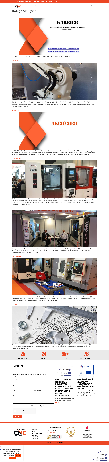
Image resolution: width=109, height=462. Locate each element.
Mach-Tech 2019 (16, 158)
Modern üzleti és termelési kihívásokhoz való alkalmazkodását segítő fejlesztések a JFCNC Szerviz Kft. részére (86, 384)
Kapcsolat (77, 6)
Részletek (18, 455)
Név (14, 385)
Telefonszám (37, 390)
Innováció (15, 60)
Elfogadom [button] (12, 457)
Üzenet (15, 396)
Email (14, 390)
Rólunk (36, 6)
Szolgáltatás (58, 6)
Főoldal (28, 6)
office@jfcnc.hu (51, 432)
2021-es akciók (16, 110)
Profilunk (14, 304)
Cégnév (15, 379)
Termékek (46, 6)
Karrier (14, 16)
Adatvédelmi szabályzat (35, 436)
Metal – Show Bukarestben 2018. (21, 208)
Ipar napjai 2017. (16, 256)
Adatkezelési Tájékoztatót (23, 406)
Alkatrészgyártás (89, 6)
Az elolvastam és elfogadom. (30, 406)
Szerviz (67, 6)
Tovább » (57, 402)
